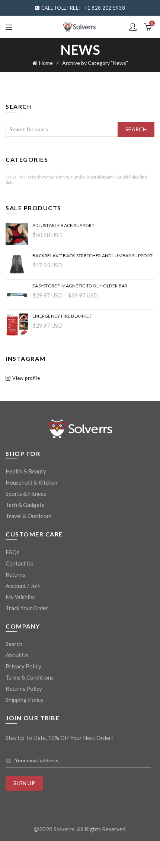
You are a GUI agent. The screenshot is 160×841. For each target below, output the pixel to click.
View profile (26, 378)
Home (46, 63)
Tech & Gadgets (25, 504)
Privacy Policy (23, 666)
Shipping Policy (25, 699)
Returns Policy (24, 688)
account (132, 26)
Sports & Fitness (26, 493)
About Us (17, 655)
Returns (15, 574)
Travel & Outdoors (29, 516)
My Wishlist (20, 596)
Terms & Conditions (30, 677)
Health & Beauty (26, 471)
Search (136, 129)
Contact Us (19, 563)
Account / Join (23, 585)
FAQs (12, 552)
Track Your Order (27, 608)
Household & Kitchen (31, 482)
